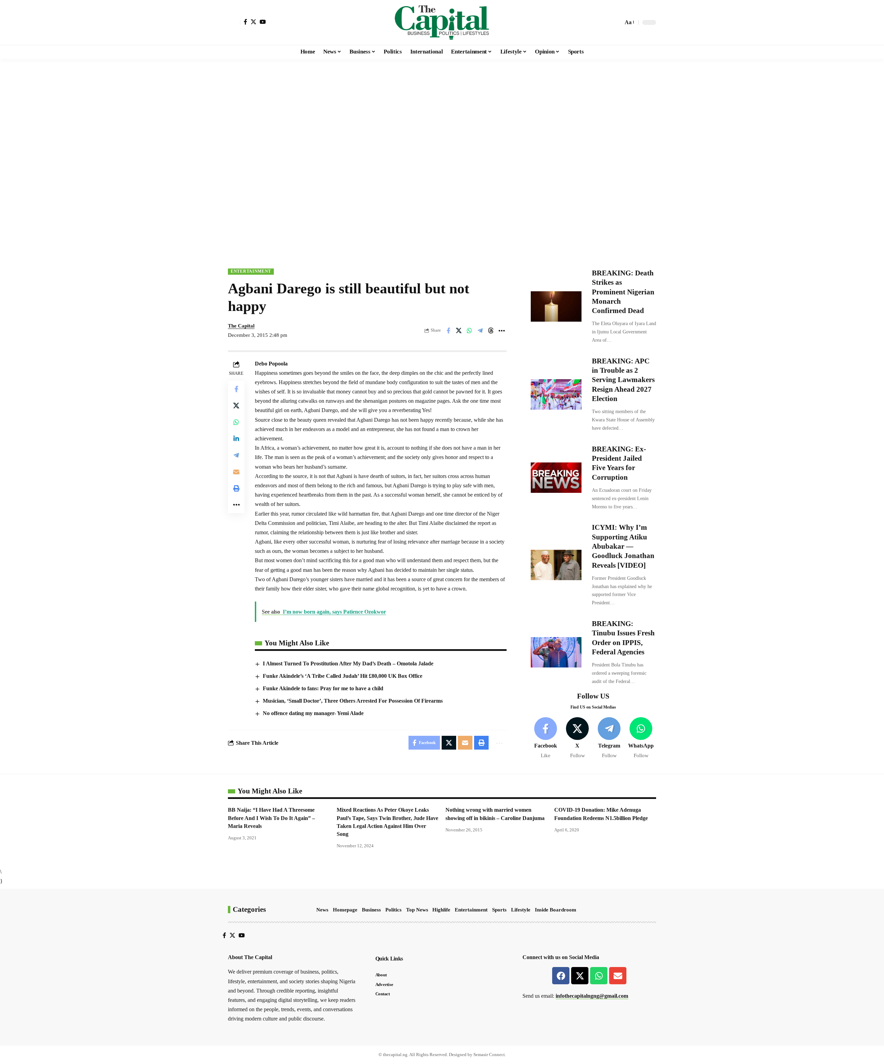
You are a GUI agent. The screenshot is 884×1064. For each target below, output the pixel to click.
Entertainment (251, 271)
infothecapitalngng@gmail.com (592, 996)
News (322, 909)
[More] (502, 330)
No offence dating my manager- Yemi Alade (313, 713)
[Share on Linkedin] (236, 438)
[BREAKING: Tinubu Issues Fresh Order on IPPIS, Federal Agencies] (556, 652)
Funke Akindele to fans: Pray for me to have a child (323, 688)
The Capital (241, 326)
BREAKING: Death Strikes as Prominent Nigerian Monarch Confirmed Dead (623, 292)
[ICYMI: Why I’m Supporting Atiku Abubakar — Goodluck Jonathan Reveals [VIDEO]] (556, 565)
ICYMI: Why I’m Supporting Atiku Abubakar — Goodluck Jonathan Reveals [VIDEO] (623, 546)
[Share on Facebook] (448, 330)
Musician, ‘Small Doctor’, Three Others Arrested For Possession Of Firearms (353, 701)
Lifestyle (520, 909)
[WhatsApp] (641, 738)
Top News (417, 909)
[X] (253, 22)
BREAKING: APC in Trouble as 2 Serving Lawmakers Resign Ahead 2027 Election (623, 380)
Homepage (345, 909)
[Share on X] (459, 330)
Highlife (441, 909)
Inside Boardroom (555, 909)
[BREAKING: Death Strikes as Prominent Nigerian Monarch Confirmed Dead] (556, 306)
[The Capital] (442, 22)
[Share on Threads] (491, 330)
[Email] (236, 471)
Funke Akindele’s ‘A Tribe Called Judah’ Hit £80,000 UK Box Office (342, 676)
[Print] (236, 488)
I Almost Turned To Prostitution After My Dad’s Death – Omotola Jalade (348, 663)
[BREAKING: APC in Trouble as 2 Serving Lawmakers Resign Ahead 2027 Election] (556, 394)
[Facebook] (245, 22)
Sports (499, 909)
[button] (234, 22)
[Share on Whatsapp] (469, 330)
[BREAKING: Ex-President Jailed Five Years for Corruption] (556, 477)
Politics (393, 909)
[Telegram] (609, 738)
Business (371, 909)
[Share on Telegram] (480, 330)
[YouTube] (263, 22)
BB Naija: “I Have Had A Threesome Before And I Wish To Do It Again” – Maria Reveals (271, 818)
